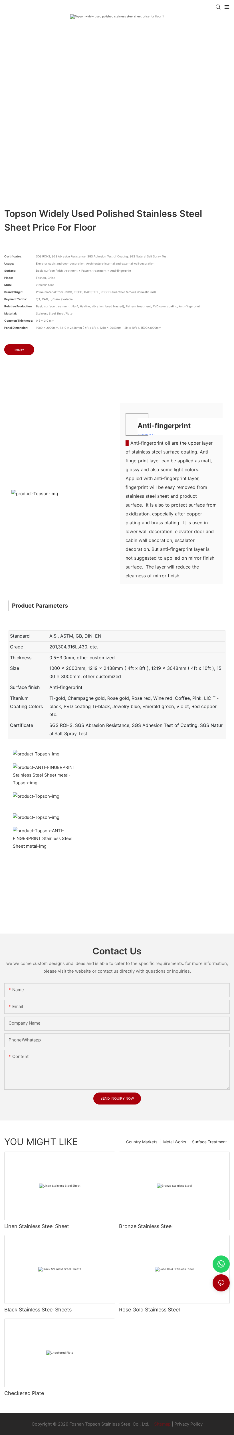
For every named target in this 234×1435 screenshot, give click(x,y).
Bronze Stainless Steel (146, 1226)
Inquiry (19, 349)
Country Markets (141, 1141)
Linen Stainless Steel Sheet (36, 1226)
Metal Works (174, 1141)
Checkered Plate (24, 1393)
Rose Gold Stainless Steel (149, 1310)
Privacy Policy (188, 1424)
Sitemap (162, 1424)
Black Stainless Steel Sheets (38, 1310)
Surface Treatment (209, 1141)
